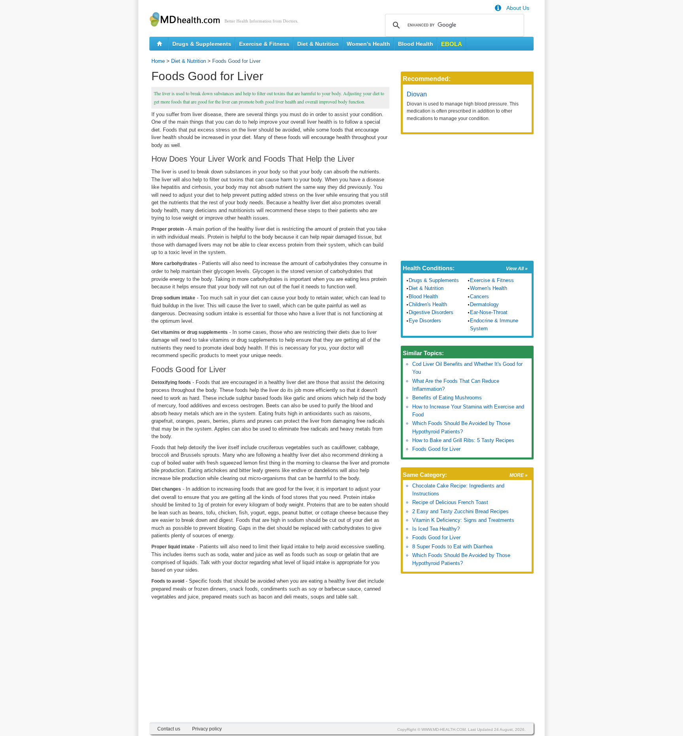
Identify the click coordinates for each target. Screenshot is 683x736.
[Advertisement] (270, 667)
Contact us (168, 729)
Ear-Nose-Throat (489, 312)
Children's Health (428, 304)
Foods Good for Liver (436, 449)
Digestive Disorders (431, 312)
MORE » (518, 475)
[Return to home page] (159, 44)
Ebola (451, 44)
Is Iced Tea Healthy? (436, 529)
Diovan (417, 94)
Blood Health (415, 44)
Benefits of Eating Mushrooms (447, 398)
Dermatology (484, 304)
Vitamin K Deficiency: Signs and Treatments (463, 520)
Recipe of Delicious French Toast (450, 502)
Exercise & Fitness (264, 44)
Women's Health (368, 44)
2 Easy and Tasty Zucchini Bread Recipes (460, 511)
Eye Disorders (425, 321)
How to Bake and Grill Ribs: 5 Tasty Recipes (463, 440)
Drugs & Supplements (201, 44)
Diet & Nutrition (318, 44)
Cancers (479, 296)
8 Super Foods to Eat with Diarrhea (452, 547)
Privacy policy (207, 729)
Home (158, 61)
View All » (517, 268)
